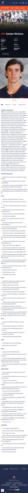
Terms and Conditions (5, 484)
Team (12, 8)
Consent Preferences (17, 482)
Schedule (23, 8)
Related (8, 105)
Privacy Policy (9, 482)
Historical (21, 105)
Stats (14, 105)
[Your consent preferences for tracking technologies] (2, 490)
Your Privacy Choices (22, 484)
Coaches (17, 8)
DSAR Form (14, 484)
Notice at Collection (14, 487)
